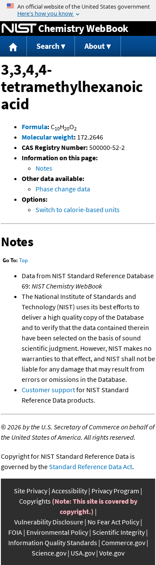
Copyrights (35, 501)
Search (47, 46)
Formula (34, 126)
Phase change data (63, 188)
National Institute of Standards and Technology (19, 28)
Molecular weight (48, 137)
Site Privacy (30, 490)
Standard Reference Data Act (90, 466)
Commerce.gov (123, 542)
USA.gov (83, 553)
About (94, 46)
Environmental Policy (57, 532)
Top (23, 260)
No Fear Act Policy (113, 521)
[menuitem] (13, 46)
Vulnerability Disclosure (48, 521)
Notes (44, 168)
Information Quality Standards (52, 542)
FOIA (15, 532)
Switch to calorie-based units (78, 209)
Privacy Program (115, 490)
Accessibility (69, 490)
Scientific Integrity (118, 532)
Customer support (48, 389)
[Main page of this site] (13, 46)
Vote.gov (111, 553)
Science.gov (49, 553)
